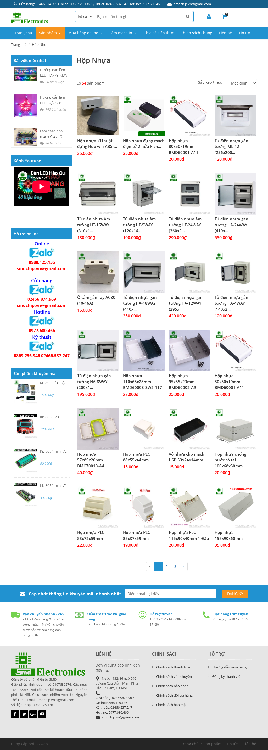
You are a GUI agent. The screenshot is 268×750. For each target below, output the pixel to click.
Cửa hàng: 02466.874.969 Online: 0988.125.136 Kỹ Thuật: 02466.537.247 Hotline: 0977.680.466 (90, 4)
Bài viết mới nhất (30, 60)
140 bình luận (55, 109)
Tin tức (232, 743)
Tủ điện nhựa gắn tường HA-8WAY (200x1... (94, 381)
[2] (184, 566)
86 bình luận (54, 143)
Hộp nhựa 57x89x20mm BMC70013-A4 (90, 459)
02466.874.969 (41, 299)
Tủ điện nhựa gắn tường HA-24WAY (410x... (231, 224)
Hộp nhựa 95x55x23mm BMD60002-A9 (182, 381)
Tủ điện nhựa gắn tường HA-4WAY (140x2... (231, 303)
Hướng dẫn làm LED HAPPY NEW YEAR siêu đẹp (53, 75)
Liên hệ (249, 743)
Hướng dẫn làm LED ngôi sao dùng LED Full (52, 103)
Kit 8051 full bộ (52, 382)
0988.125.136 (42, 262)
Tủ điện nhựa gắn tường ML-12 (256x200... (231, 146)
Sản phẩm (212, 743)
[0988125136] (42, 253)
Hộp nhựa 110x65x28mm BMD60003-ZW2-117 (142, 381)
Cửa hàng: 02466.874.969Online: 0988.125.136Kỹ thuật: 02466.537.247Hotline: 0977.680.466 (115, 705)
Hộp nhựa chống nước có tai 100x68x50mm (230, 459)
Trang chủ (190, 743)
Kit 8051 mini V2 (53, 451)
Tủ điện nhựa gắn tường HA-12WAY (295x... (186, 303)
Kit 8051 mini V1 (53, 485)
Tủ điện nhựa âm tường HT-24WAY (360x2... (185, 224)
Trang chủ (18, 44)
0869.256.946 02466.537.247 (42, 356)
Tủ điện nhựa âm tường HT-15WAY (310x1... (93, 224)
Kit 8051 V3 (49, 417)
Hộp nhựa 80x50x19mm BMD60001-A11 (183, 146)
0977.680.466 (42, 330)
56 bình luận (54, 82)
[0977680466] (42, 321)
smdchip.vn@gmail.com (192, 4)
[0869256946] (42, 346)
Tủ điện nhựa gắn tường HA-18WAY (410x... (140, 303)
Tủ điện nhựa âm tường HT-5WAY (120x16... (139, 224)
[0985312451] (42, 290)
